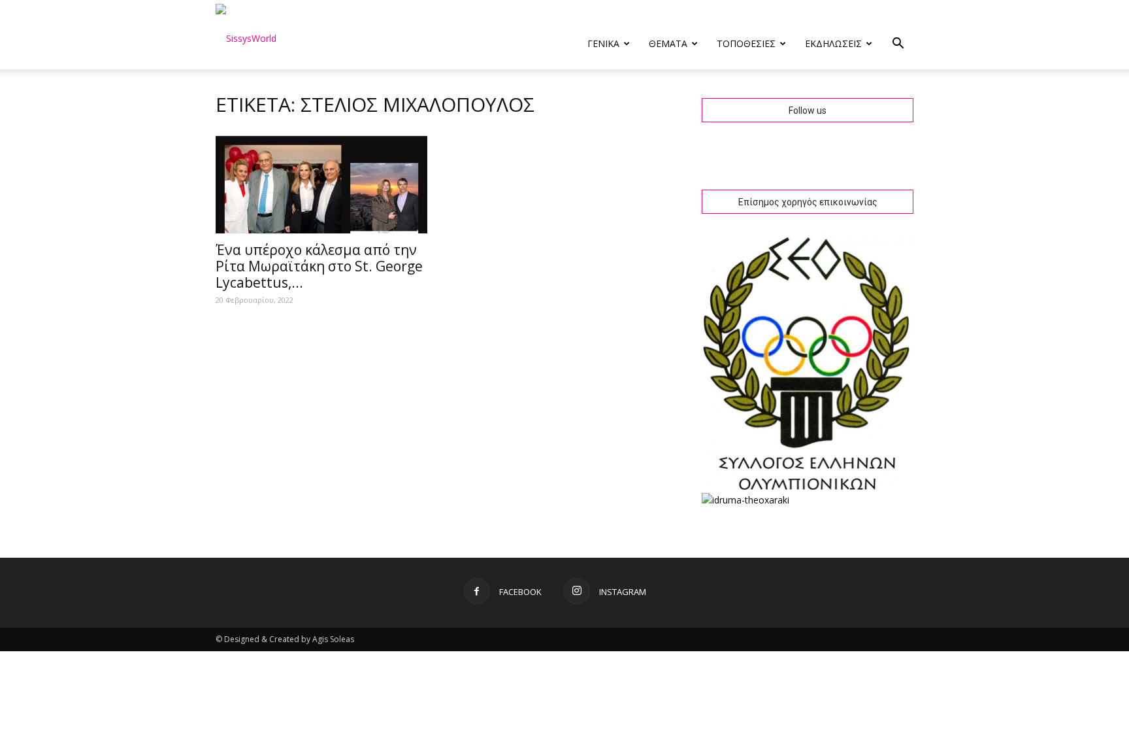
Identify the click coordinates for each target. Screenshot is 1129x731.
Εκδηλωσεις (833, 43)
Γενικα (603, 43)
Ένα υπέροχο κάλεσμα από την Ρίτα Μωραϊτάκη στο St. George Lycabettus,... (319, 266)
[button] (897, 45)
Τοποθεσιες (746, 43)
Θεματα (668, 43)
